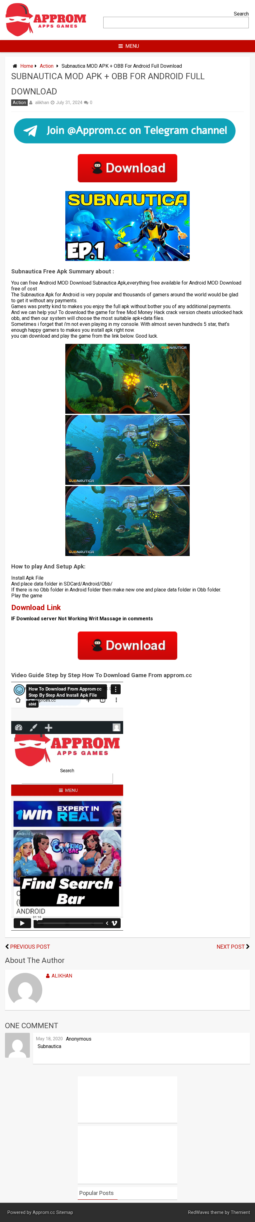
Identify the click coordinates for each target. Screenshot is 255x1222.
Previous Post (30, 947)
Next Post (231, 947)
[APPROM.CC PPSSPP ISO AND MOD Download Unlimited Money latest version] (46, 35)
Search (241, 14)
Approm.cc (44, 1212)
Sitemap (64, 1212)
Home (26, 66)
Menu (132, 46)
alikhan (42, 102)
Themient (240, 1212)
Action (46, 66)
